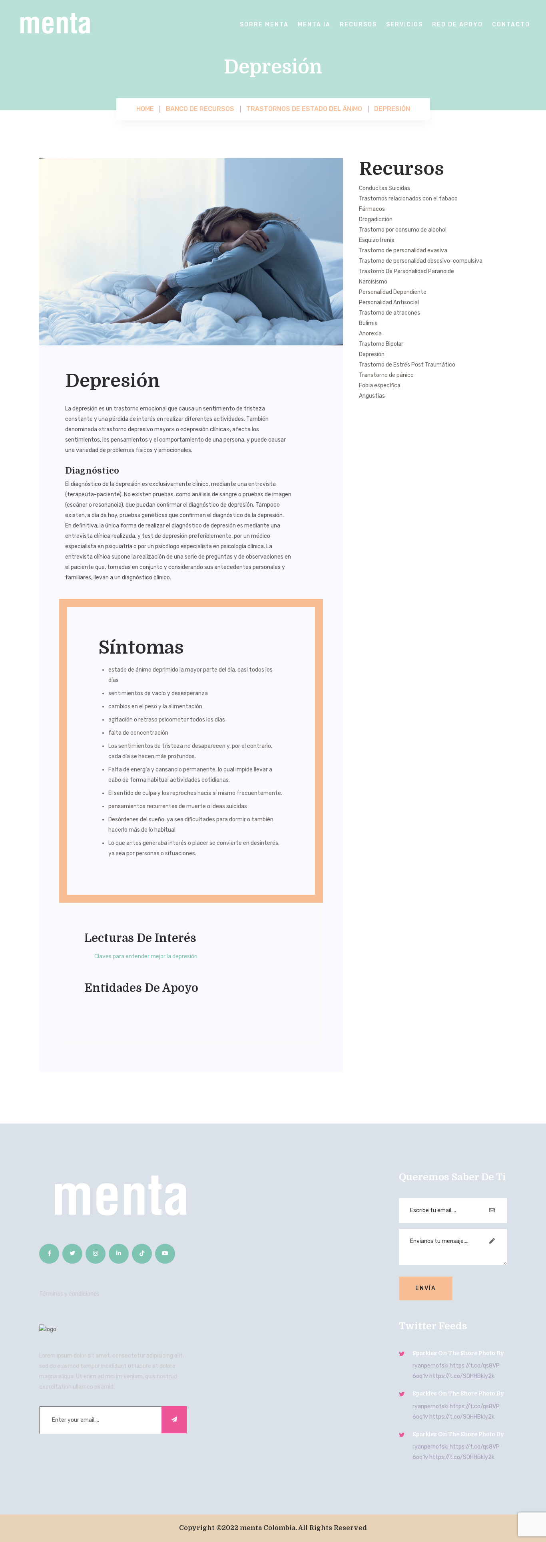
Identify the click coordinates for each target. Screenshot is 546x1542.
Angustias (372, 395)
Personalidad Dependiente (392, 292)
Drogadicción (376, 219)
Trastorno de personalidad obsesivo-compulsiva (420, 261)
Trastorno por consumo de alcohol (402, 229)
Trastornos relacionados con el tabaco (408, 198)
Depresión (372, 354)
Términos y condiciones (69, 1293)
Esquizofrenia (377, 240)
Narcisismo (373, 281)
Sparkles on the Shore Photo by (458, 1353)
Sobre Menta (264, 24)
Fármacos (372, 209)
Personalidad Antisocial (389, 302)
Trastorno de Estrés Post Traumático (407, 364)
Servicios (404, 24)
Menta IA (314, 24)
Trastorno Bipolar (381, 344)
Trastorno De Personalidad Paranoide (406, 271)
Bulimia (368, 323)
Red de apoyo (457, 24)
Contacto (511, 24)
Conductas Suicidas (384, 188)
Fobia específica (380, 385)
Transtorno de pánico (386, 375)
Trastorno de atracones (389, 312)
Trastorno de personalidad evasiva (403, 250)
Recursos (358, 24)
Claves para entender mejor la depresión (145, 956)
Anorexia (370, 333)
